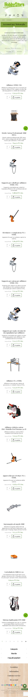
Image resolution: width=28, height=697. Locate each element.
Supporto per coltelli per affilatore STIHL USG (14, 184)
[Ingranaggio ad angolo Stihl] (14, 508)
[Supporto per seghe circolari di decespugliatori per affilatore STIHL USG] (14, 314)
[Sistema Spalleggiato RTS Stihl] (14, 603)
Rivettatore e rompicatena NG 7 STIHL (14, 233)
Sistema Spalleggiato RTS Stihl (14, 620)
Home (3, 19)
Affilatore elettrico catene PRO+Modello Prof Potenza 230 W (14, 428)
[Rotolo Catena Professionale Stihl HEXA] (14, 117)
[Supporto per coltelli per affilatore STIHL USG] (14, 166)
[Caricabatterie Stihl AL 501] (14, 556)
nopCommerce (16, 686)
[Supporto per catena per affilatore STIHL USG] (14, 265)
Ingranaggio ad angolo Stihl (14, 524)
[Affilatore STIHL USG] (14, 69)
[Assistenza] (25, 686)
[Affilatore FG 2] (14, 364)
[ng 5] (14, 459)
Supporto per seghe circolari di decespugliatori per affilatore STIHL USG (14, 332)
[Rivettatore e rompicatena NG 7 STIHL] (14, 216)
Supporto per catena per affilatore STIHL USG (14, 282)
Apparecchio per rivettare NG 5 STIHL (14, 477)
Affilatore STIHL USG (14, 85)
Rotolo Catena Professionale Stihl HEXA (14, 134)
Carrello (18, 15)
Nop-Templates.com (17, 688)
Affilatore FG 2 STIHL (14, 381)
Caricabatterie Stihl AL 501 (14, 572)
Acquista (17, 97)
